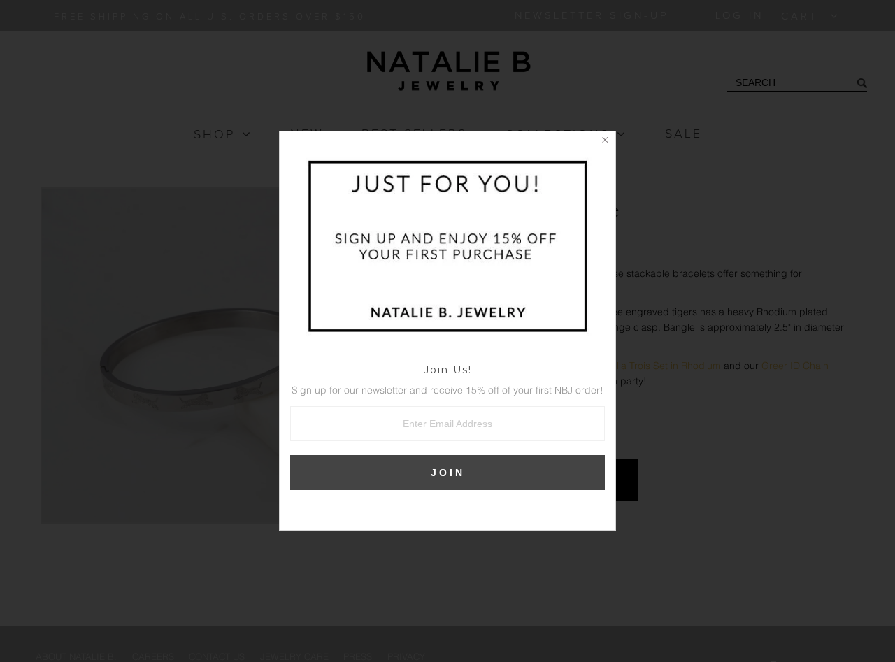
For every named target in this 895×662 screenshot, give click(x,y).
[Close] (604, 141)
